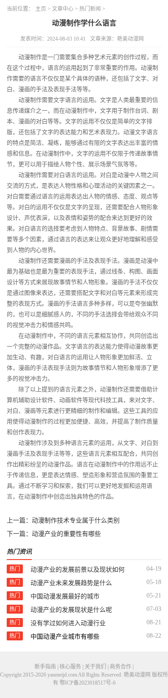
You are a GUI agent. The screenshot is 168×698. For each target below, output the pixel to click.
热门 (14, 569)
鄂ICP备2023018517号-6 (88, 683)
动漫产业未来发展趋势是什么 (71, 583)
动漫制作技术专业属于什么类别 (76, 520)
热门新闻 (90, 9)
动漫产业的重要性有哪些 (66, 534)
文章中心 (62, 9)
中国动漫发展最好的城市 (64, 596)
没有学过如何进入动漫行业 (68, 623)
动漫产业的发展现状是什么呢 (71, 609)
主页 (40, 9)
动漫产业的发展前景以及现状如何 (77, 569)
